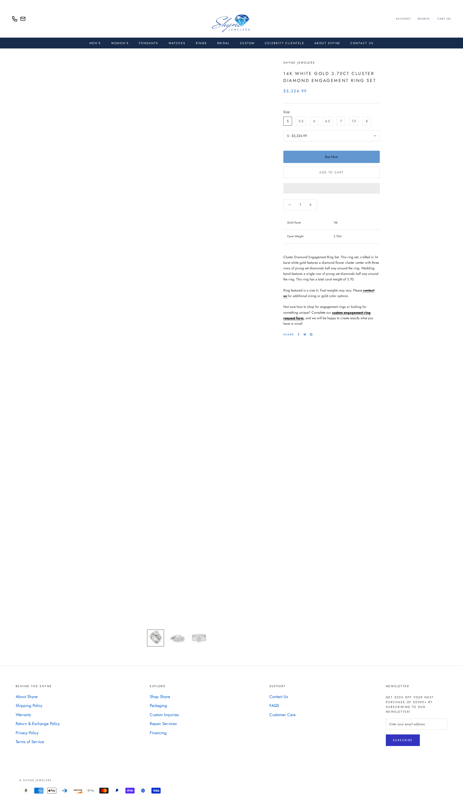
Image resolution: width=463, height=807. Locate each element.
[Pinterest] (311, 334)
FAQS (274, 705)
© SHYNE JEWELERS (35, 780)
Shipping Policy (29, 705)
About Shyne (27, 696)
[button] (331, 188)
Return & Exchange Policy (38, 723)
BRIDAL (223, 43)
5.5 (301, 121)
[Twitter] (304, 334)
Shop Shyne (160, 696)
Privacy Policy (27, 733)
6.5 (327, 121)
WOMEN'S (120, 43)
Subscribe (403, 740)
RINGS (201, 43)
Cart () (444, 18)
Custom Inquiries (164, 715)
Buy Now (331, 156)
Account (403, 18)
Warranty (23, 715)
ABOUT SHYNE (327, 43)
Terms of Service (30, 742)
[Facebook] (298, 334)
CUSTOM (247, 43)
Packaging (158, 705)
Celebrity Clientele (284, 43)
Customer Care (282, 715)
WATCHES (177, 43)
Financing (158, 733)
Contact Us (362, 43)
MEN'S (95, 43)
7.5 (354, 121)
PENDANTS (148, 43)
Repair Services (163, 723)
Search (424, 18)
